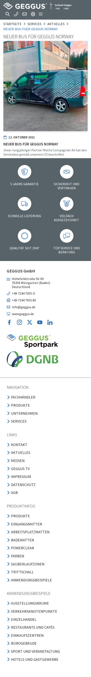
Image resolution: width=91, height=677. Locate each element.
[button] (7, 14)
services (34, 24)
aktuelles (56, 24)
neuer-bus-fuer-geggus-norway (30, 29)
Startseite (12, 24)
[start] (37, 6)
